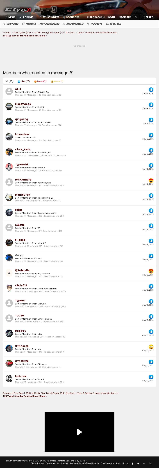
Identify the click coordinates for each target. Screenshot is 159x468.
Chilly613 (21, 285)
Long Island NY (45, 318)
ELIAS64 (20, 240)
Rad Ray (20, 331)
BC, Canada (44, 273)
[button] (72, 17)
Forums (28, 17)
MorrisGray (22, 195)
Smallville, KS (44, 152)
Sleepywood (23, 104)
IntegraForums (97, 17)
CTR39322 (21, 361)
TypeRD (20, 300)
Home (125, 463)
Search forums (74, 24)
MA (39, 349)
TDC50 (19, 315)
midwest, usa (44, 182)
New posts (12, 24)
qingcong (21, 119)
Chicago (42, 364)
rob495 (20, 225)
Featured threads (49, 24)
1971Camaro (23, 179)
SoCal (41, 107)
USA (40, 334)
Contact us (62, 463)
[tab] (24, 81)
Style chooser (37, 463)
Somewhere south (47, 212)
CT (39, 228)
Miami (41, 379)
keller (18, 210)
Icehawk (20, 376)
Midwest (38, 258)
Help (118, 463)
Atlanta (41, 167)
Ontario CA (43, 92)
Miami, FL (42, 243)
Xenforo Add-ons (72, 460)
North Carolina (45, 122)
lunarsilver (22, 134)
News (12, 17)
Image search (113, 24)
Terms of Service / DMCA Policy (84, 463)
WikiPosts (96, 24)
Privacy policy (107, 463)
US (34, 137)
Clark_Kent (22, 149)
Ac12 (18, 89)
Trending (30, 24)
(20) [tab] (9, 81)
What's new (51, 17)
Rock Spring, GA (46, 197)
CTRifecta (22, 346)
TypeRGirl (21, 164)
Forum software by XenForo (31, 460)
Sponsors (50, 463)
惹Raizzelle (22, 270)
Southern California (47, 288)
